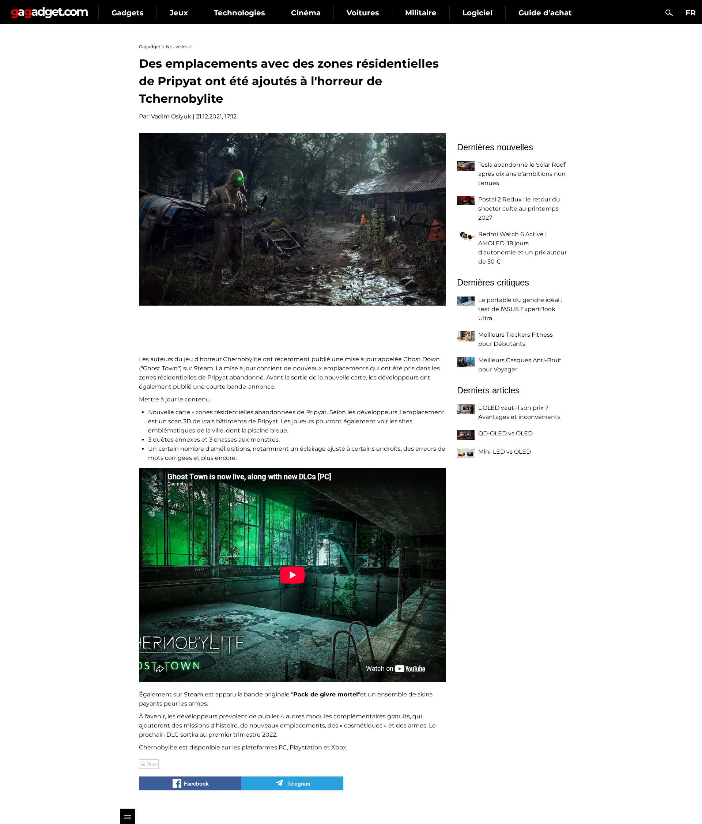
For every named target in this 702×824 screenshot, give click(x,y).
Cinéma (306, 12)
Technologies (239, 12)
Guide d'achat (545, 12)
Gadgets (128, 12)
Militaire (421, 12)
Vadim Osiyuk (171, 116)
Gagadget (49, 9)
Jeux (179, 12)
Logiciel (477, 12)
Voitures (363, 12)
